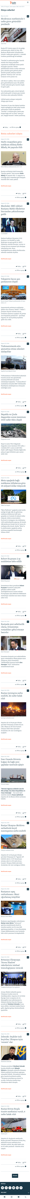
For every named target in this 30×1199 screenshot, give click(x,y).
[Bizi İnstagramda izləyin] (11, 1197)
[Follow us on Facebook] (2, 1187)
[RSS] (17, 1187)
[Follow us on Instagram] (6, 1187)
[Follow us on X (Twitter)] (9, 1187)
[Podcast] (20, 1187)
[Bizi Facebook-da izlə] (4, 1197)
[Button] (5, 127)
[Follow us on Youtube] (13, 1187)
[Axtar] (25, 1197)
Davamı (15, 1175)
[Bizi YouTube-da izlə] (18, 1197)
